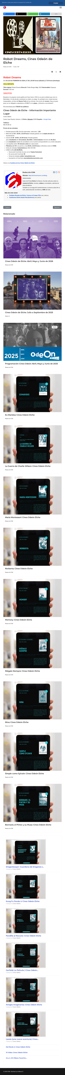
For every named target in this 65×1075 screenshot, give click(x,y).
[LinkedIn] (60, 71)
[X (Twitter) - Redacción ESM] (56, 172)
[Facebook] (52, 71)
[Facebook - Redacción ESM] (54, 172)
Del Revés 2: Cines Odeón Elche (18, 1047)
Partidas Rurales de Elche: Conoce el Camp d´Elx (25, 195)
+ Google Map (46, 119)
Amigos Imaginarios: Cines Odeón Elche (24, 1005)
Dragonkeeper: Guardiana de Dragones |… (25, 867)
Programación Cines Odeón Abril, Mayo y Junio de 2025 (31, 364)
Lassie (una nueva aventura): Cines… (22, 1039)
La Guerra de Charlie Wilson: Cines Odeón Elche (28, 466)
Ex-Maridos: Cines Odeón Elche (20, 415)
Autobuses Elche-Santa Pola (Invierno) (21, 197)
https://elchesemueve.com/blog (38, 175)
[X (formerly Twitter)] (56, 71)
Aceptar (55, 3)
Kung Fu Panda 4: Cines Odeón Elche (23, 901)
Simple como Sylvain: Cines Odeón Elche (24, 773)
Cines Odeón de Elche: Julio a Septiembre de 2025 (29, 312)
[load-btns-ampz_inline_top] (56, 14)
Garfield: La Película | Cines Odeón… (22, 970)
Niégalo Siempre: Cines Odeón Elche (22, 671)
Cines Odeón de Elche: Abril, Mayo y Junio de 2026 (29, 261)
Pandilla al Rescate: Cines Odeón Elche (23, 936)
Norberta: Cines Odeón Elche (19, 568)
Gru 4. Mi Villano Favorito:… (16, 1058)
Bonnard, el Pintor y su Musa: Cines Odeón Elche (28, 825)
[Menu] (61, 7)
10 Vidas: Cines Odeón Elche (17, 1052)
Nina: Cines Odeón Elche (17, 722)
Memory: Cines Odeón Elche (18, 620)
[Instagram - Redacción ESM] (59, 172)
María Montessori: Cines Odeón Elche (22, 517)
